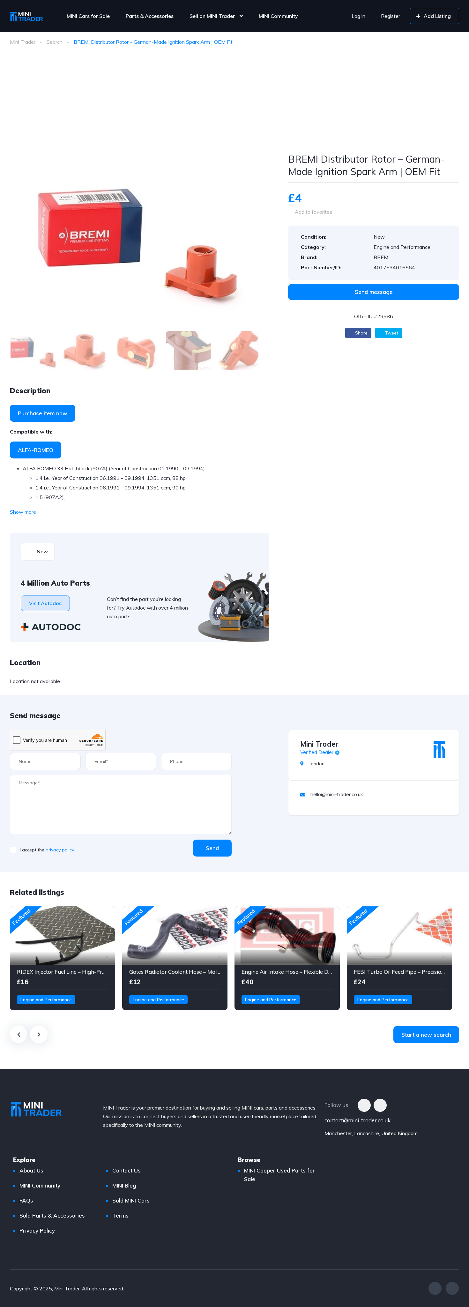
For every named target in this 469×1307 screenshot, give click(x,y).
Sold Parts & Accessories (52, 1215)
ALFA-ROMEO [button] (35, 450)
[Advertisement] (234, 105)
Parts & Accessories (150, 16)
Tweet (391, 333)
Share (361, 333)
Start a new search (426, 1034)
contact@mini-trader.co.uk (357, 1120)
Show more (23, 512)
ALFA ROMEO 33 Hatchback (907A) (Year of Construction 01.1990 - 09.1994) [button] (114, 468)
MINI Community (278, 16)
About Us (31, 1170)
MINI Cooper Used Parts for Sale (279, 1174)
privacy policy (60, 850)
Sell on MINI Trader (212, 16)
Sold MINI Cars (131, 1200)
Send (212, 848)
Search (55, 42)
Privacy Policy (37, 1230)
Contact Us (126, 1170)
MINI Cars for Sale (88, 16)
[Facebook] (364, 1105)
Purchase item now (42, 413)
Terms (120, 1215)
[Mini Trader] (439, 749)
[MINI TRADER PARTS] (26, 16)
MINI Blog (124, 1185)
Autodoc (135, 607)
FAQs (26, 1200)
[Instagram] (380, 1105)
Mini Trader (22, 42)
